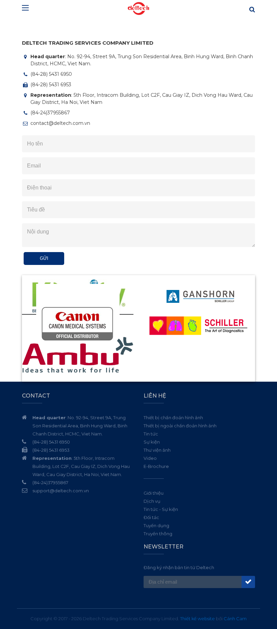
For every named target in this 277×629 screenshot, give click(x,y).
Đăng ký (248, 582)
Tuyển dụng (156, 525)
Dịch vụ (152, 501)
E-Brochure (156, 466)
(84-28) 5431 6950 (51, 74)
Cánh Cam (235, 618)
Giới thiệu (153, 493)
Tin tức (151, 433)
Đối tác (151, 517)
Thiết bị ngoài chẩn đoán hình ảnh (180, 425)
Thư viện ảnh (157, 450)
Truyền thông (158, 533)
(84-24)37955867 (50, 113)
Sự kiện (152, 442)
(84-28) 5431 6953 (50, 85)
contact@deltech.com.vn (60, 123)
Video (150, 458)
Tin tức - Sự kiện (161, 509)
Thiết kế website (197, 618)
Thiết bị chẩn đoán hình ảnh (173, 417)
